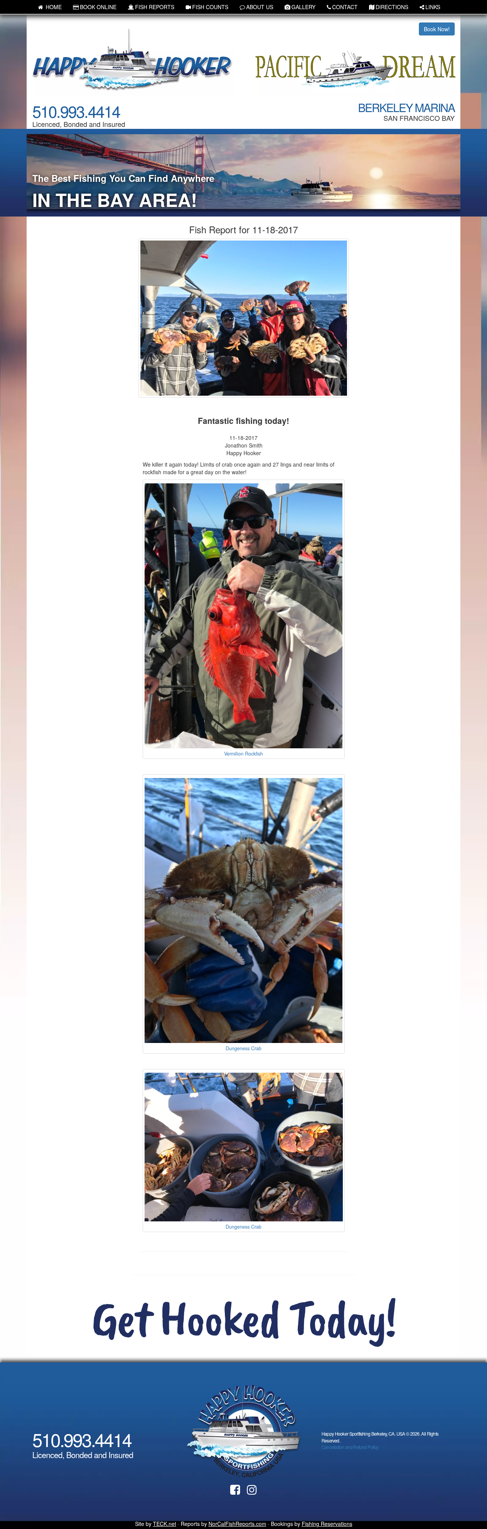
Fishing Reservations (327, 1523)
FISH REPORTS (154, 7)
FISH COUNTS (210, 7)
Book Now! (437, 29)
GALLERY (303, 7)
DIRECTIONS (392, 7)
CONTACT (345, 7)
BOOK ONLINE (98, 7)
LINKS (432, 7)
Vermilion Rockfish (243, 753)
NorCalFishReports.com (237, 1523)
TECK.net (164, 1523)
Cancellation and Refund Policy (350, 1447)
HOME (53, 7)
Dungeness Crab (243, 1048)
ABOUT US (259, 7)
